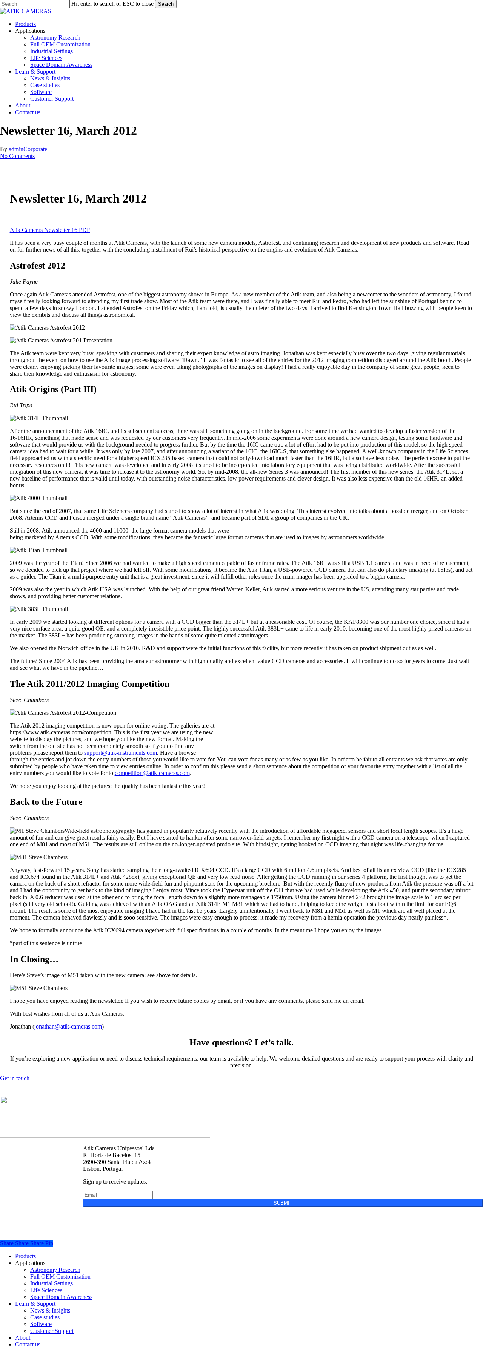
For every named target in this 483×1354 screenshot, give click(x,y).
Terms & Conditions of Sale (204, 1216)
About (22, 1337)
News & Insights (50, 1310)
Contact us (27, 1344)
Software (41, 1324)
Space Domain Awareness (61, 1297)
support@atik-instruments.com (120, 752)
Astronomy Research (55, 1269)
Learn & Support (35, 1303)
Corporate (35, 149)
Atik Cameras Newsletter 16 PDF (50, 230)
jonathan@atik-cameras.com (68, 1026)
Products (25, 1256)
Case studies (45, 1317)
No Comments (17, 156)
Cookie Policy (145, 1216)
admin (16, 149)
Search (166, 4)
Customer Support (52, 1331)
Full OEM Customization (60, 1276)
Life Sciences (46, 1290)
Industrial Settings (51, 1283)
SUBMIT (283, 1203)
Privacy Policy (100, 1216)
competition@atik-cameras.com (152, 773)
